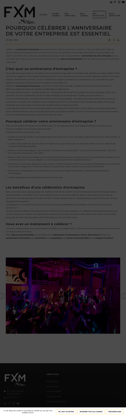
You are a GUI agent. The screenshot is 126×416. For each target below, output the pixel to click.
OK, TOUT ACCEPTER (66, 412)
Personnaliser (114, 412)
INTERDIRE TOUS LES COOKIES (91, 412)
